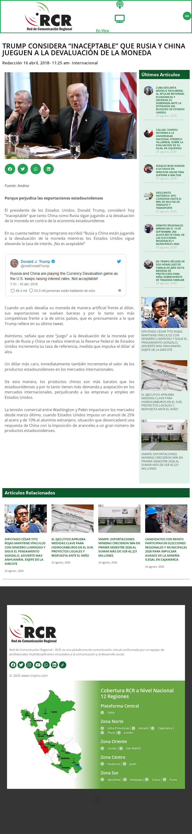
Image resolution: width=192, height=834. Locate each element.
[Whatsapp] (46, 664)
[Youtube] (37, 664)
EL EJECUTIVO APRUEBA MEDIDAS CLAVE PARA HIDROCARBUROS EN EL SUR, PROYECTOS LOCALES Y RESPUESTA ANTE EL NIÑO (161, 401)
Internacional (85, 62)
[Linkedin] (54, 664)
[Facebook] (12, 664)
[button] (10, 169)
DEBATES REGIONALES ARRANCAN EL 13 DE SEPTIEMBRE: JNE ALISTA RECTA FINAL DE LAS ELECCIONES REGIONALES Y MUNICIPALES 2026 (170, 235)
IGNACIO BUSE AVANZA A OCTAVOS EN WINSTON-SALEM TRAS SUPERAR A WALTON (170, 170)
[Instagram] (29, 664)
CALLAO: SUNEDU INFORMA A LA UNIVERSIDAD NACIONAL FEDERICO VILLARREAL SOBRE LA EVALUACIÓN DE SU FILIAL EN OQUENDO (169, 139)
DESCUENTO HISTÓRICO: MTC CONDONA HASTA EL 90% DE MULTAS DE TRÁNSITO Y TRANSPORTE (169, 200)
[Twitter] (21, 664)
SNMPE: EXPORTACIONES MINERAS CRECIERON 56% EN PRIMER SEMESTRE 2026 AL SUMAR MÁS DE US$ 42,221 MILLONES (162, 461)
